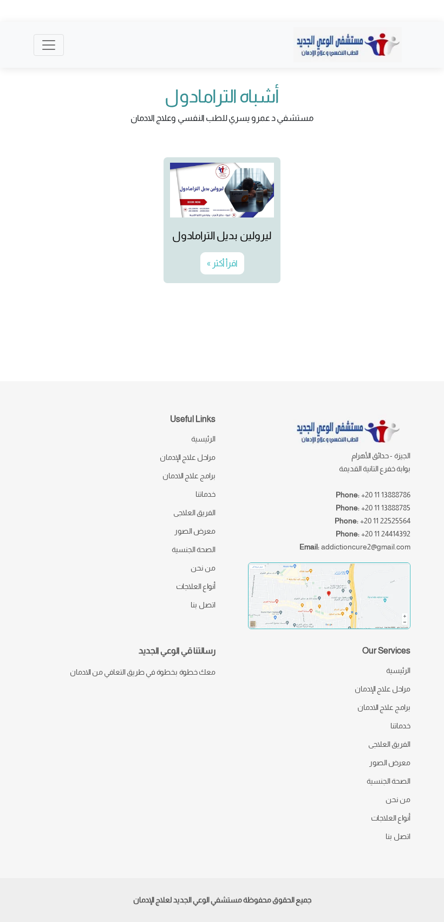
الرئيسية (203, 439)
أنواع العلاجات (196, 586)
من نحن (203, 568)
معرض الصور (195, 531)
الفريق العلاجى (194, 512)
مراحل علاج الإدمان (188, 457)
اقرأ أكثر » (222, 263)
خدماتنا (205, 494)
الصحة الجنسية (194, 549)
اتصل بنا (203, 605)
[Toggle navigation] (49, 45)
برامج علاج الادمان (189, 475)
